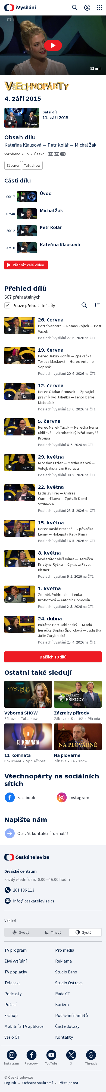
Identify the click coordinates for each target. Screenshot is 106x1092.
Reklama (63, 961)
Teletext (12, 982)
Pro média (64, 950)
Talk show (32, 165)
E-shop (11, 1015)
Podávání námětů (71, 1015)
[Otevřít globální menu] (99, 7)
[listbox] (53, 932)
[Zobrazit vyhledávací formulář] (74, 7)
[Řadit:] (97, 304)
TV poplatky (15, 972)
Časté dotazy (67, 1026)
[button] (53, 45)
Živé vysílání (15, 961)
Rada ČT (62, 993)
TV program (15, 950)
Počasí (10, 1004)
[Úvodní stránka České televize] (27, 857)
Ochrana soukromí (37, 1082)
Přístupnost (68, 1082)
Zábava (13, 165)
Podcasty (12, 993)
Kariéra (62, 1004)
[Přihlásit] (87, 7)
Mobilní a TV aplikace (23, 1026)
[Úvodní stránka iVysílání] (20, 7)
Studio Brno (66, 972)
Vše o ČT (12, 1037)
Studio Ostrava (69, 982)
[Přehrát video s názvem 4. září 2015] (53, 45)
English (10, 1082)
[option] (21, 932)
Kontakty (64, 1037)
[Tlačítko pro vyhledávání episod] (84, 305)
